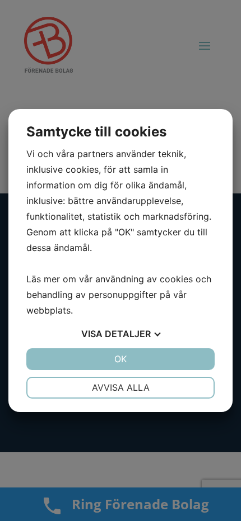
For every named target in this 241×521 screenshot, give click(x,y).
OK (120, 358)
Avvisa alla (121, 387)
